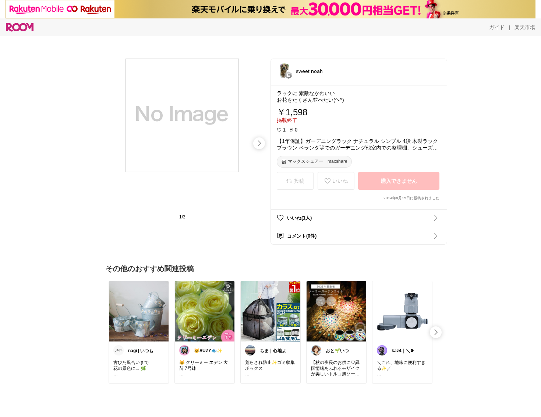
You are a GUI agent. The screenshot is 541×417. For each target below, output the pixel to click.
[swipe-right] (259, 143)
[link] (139, 311)
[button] (284, 70)
